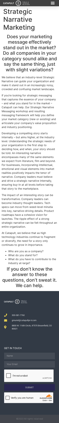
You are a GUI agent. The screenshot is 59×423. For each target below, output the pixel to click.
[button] (53, 3)
